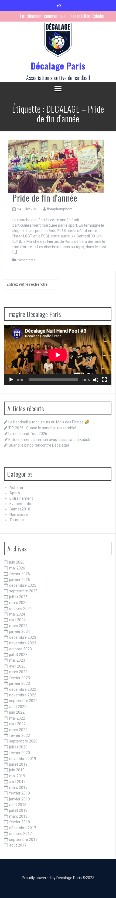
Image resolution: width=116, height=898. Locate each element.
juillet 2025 (18, 597)
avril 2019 (17, 781)
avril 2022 (17, 724)
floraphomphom (59, 209)
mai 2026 (17, 568)
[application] (57, 355)
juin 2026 (17, 562)
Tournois (16, 520)
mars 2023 (18, 672)
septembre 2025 (23, 591)
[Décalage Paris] (58, 41)
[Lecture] (11, 379)
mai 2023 (17, 660)
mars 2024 (18, 626)
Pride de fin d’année (44, 197)
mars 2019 (18, 787)
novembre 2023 (22, 643)
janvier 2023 (19, 683)
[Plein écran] (104, 379)
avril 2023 (17, 666)
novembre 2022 (22, 695)
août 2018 (17, 805)
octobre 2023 (20, 649)
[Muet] (95, 379)
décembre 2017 (22, 828)
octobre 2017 (20, 833)
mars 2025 (18, 602)
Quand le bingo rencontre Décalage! (38, 445)
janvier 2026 (19, 580)
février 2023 (19, 678)
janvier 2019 (19, 799)
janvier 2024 (19, 631)
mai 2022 (17, 718)
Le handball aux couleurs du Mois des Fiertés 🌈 (48, 422)
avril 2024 (17, 620)
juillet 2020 (18, 747)
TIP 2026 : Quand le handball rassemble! (42, 428)
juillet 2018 (18, 810)
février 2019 (19, 793)
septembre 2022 (23, 701)
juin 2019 (17, 770)
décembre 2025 (22, 585)
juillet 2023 (18, 654)
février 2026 (19, 574)
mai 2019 (17, 776)
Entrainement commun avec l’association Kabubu (62, 15)
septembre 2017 (23, 839)
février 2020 (19, 753)
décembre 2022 (22, 689)
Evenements (25, 260)
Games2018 (19, 509)
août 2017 (17, 845)
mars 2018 (18, 816)
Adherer (16, 487)
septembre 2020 (23, 741)
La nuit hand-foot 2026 (27, 433)
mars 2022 (18, 730)
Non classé (18, 514)
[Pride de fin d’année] (56, 166)
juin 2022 (17, 712)
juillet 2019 (18, 764)
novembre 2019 (22, 759)
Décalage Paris (58, 65)
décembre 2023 (22, 637)
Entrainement (21, 498)
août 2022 (17, 706)
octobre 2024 (20, 608)
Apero (14, 493)
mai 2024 (17, 614)
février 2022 (19, 735)
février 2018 (19, 822)
